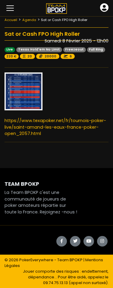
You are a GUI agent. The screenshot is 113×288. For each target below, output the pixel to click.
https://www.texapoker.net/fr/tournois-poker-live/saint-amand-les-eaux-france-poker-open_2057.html (55, 127)
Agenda (29, 19)
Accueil (11, 19)
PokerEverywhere (36, 259)
